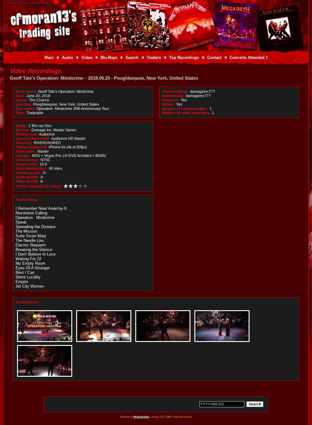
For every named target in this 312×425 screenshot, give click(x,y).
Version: (23, 130)
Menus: (168, 104)
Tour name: (25, 109)
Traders (154, 57)
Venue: (21, 100)
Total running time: (32, 168)
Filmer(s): (24, 143)
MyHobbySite (141, 417)
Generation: (26, 151)
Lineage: (23, 156)
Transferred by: (175, 91)
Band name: (26, 91)
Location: (24, 104)
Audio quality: (27, 177)
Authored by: (173, 96)
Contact (214, 57)
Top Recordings (184, 57)
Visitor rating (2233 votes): (39, 186)
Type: (20, 113)
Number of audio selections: (186, 113)
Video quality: (27, 181)
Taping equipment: (31, 147)
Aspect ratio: (27, 164)
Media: (21, 126)
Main (49, 57)
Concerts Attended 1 (249, 57)
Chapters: (170, 100)
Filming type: (27, 134)
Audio (67, 57)
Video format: (27, 160)
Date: (20, 96)
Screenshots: (27, 302)
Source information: (33, 138)
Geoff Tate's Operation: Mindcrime (46, 78)
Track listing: (27, 200)
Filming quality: (29, 173)
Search (132, 57)
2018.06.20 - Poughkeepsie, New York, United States (143, 78)
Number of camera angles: (185, 109)
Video (86, 57)
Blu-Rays (109, 57)
